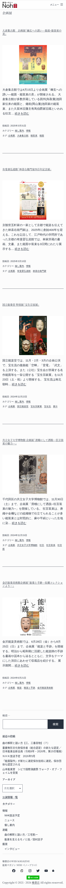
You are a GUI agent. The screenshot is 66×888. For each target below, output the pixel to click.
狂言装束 (50, 545)
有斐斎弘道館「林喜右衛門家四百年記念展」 (26, 169)
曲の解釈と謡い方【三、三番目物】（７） (26, 743)
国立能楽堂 (22, 406)
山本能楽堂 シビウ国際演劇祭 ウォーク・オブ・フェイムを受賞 (32, 771)
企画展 (11, 135)
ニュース (9, 820)
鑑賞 (5, 844)
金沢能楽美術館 (45, 687)
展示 (55, 406)
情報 (28, 130)
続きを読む (22, 113)
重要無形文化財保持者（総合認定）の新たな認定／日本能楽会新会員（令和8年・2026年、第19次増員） (33, 749)
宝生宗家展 (36, 406)
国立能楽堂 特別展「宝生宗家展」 (20, 304)
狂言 (42, 545)
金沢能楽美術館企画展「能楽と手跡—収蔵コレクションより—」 (32, 584)
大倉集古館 (22, 135)
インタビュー (12, 849)
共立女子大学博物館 (27, 545)
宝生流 (47, 406)
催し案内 (19, 130)
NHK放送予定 (12, 815)
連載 (5, 830)
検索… (6, 715)
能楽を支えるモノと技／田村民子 (23, 839)
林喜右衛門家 (39, 271)
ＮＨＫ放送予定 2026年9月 (18, 756)
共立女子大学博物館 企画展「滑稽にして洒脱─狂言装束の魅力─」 (32, 441)
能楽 (19, 687)
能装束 (34, 135)
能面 (42, 135)
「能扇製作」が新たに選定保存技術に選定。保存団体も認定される (31, 762)
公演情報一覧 (10, 797)
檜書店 (36, 882)
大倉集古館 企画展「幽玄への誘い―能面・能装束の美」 (32, 32)
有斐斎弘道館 (24, 271)
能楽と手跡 (29, 687)
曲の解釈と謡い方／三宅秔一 (21, 834)
